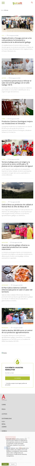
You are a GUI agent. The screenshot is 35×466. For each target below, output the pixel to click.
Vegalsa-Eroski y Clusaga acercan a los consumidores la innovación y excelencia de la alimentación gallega (17, 40)
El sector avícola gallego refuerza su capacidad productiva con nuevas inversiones (16, 247)
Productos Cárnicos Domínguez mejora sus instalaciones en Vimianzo (17, 122)
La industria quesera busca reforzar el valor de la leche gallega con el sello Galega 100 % (16, 83)
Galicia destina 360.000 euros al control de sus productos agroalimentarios (17, 331)
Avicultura (5, 242)
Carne (3, 118)
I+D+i (3, 35)
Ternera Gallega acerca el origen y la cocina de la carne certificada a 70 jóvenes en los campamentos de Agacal (17, 164)
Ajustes (13, 464)
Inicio (2, 10)
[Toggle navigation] (3, 3)
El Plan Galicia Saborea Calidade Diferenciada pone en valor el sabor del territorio (17, 290)
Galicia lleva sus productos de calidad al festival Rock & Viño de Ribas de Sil (17, 205)
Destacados (5, 285)
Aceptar (5, 464)
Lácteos (4, 78)
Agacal (4, 202)
